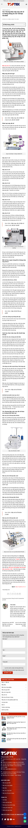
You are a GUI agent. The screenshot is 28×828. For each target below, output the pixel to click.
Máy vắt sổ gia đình (6, 692)
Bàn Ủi (3, 704)
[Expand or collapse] (24, 25)
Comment (9, 730)
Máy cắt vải (4, 694)
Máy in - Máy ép (5, 682)
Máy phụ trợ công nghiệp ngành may (10, 699)
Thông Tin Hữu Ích (15, 598)
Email (4, 656)
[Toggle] (25, 685)
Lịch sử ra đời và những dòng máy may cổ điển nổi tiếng (20, 624)
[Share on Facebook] (10, 594)
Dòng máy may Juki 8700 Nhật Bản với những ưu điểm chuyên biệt (8, 624)
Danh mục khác (5, 709)
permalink (4, 599)
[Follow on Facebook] (2, 819)
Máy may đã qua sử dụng (7, 697)
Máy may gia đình (6, 689)
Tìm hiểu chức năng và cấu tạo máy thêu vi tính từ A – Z (16, 733)
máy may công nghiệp (14, 567)
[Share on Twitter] (13, 594)
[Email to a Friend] (15, 594)
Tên (4, 650)
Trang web (5, 661)
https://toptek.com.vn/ (20, 586)
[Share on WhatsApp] (8, 594)
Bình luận (5, 639)
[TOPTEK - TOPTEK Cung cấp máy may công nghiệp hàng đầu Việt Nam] (14, 4)
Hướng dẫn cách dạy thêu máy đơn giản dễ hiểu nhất (16, 739)
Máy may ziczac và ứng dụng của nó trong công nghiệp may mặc (16, 728)
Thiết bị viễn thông (6, 707)
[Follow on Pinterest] (8, 819)
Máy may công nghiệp (6, 687)
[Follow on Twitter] (5, 819)
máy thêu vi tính (9, 569)
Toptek (17, 559)
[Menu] (2, 4)
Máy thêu (4, 684)
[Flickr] (14, 819)
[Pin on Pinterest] (17, 594)
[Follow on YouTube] (11, 819)
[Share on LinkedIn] (20, 594)
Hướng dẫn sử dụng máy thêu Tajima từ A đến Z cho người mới (16, 722)
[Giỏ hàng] (26, 4)
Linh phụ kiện (5, 702)
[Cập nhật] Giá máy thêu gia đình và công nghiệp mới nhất (16, 717)
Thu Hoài (17, 19)
